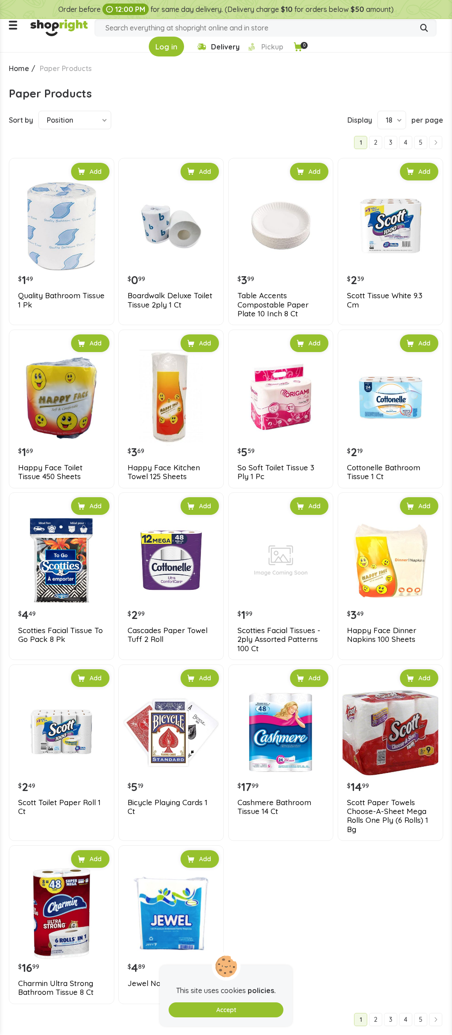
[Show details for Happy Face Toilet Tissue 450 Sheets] (61, 398)
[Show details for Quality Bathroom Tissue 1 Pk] (61, 226)
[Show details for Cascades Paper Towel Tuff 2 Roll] (171, 560)
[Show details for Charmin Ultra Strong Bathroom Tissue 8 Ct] (61, 913)
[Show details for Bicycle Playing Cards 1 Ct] (171, 732)
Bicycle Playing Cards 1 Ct (167, 807)
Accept (226, 1010)
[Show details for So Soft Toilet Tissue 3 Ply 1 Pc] (281, 398)
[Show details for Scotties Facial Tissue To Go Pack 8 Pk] (61, 560)
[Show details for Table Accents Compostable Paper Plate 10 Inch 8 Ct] (281, 226)
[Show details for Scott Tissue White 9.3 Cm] (390, 226)
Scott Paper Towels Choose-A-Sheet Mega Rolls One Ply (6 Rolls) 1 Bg (387, 816)
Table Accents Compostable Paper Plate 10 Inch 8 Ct (273, 304)
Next (435, 142)
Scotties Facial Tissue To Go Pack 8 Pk (60, 635)
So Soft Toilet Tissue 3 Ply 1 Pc (275, 472)
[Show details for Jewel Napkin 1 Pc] (171, 913)
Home (19, 68)
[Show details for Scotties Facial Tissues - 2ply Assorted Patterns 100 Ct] (281, 560)
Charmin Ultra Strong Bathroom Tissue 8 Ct (56, 988)
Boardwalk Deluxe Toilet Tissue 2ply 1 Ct (170, 300)
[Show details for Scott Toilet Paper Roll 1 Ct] (61, 732)
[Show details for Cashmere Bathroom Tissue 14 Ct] (281, 732)
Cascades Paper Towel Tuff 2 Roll (167, 635)
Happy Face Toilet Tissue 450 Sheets (50, 472)
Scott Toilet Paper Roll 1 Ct (59, 807)
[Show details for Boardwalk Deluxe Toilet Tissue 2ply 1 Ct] (171, 226)
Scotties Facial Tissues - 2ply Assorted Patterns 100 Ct (278, 639)
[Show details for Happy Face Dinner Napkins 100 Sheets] (390, 560)
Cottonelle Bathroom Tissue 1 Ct (383, 472)
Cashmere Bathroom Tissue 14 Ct (274, 807)
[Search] (424, 28)
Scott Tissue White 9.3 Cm (384, 300)
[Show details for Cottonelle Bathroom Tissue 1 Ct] (390, 398)
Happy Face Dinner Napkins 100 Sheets (381, 635)
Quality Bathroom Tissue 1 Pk (61, 300)
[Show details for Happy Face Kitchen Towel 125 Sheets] (171, 398)
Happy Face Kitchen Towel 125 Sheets (164, 472)
